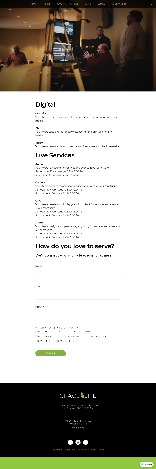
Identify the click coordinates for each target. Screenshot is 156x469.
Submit (50, 353)
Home (33, 4)
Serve (88, 4)
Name (40, 266)
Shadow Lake (119, 4)
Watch (101, 4)
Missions (73, 4)
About (47, 4)
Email (40, 286)
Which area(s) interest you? (56, 328)
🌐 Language (146, 464)
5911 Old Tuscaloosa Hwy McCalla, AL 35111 (78, 422)
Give (59, 4)
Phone (40, 307)
